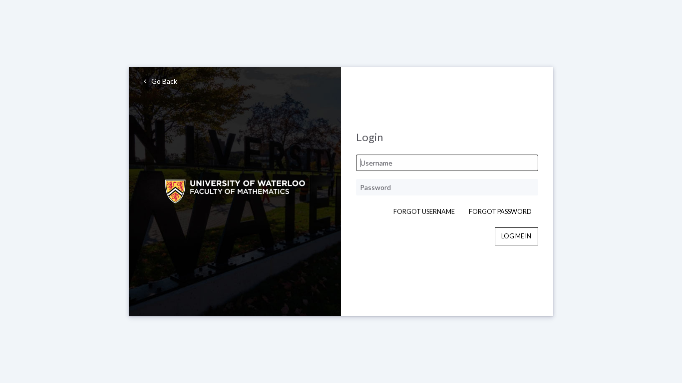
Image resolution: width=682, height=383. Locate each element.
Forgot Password (500, 211)
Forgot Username (424, 211)
